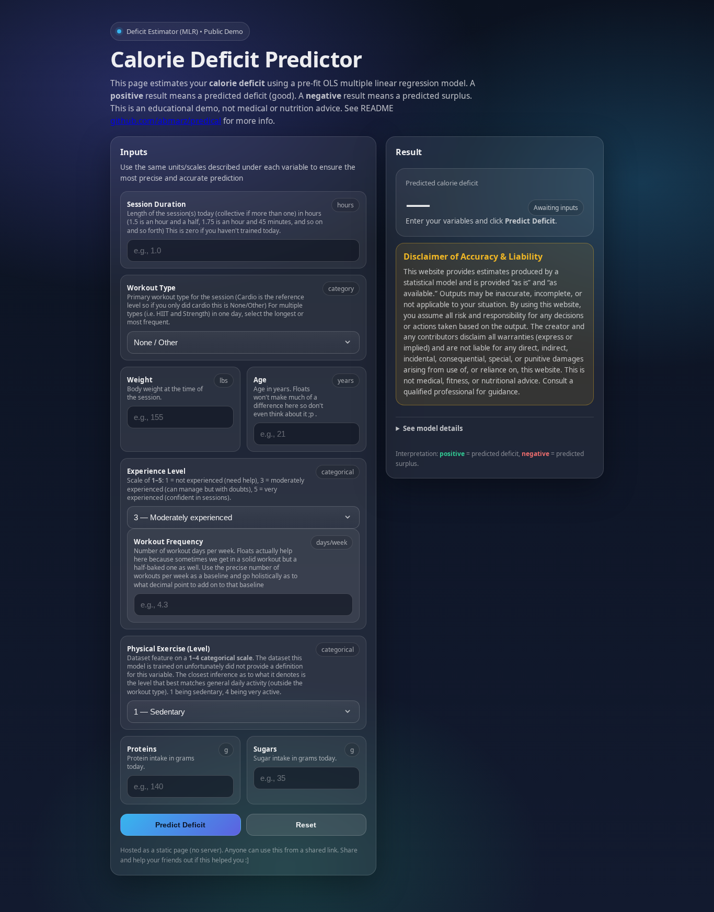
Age (260, 379)
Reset (306, 825)
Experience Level (156, 471)
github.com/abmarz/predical (165, 120)
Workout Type (151, 288)
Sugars (265, 749)
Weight (140, 379)
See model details (433, 428)
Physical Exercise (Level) (168, 648)
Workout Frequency (168, 541)
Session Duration (156, 204)
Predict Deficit (180, 825)
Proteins (141, 749)
